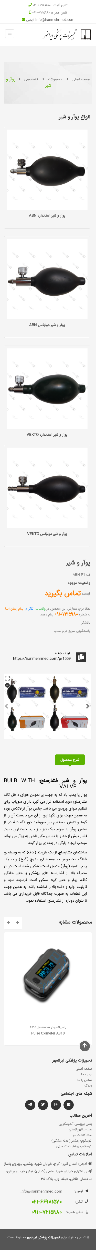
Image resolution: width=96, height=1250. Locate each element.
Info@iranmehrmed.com (54, 19)
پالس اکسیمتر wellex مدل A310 (48, 1028)
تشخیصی (31, 79)
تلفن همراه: (74, 1212)
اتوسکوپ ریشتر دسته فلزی (74, 1146)
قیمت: (86, 593)
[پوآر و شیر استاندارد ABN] (47, 169)
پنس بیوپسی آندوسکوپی (75, 1124)
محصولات (55, 79)
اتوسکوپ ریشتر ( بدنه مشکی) (71, 1140)
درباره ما (86, 1074)
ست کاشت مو (82, 1135)
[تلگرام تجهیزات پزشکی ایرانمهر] (68, 1105)
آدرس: (82, 1164)
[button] (6, 706)
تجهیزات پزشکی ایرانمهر (43, 1237)
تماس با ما (84, 1080)
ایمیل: (78, 1191)
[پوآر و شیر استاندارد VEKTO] (47, 388)
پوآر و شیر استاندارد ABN (47, 216)
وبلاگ (88, 1085)
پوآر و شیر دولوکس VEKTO (47, 534)
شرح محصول (69, 760)
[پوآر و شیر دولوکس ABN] (47, 279)
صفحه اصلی (81, 79)
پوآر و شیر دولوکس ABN (47, 325)
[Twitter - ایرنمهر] (43, 1105)
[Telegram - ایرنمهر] (30, 1105)
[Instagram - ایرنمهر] (56, 1105)
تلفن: (79, 1202)
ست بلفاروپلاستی (80, 1129)
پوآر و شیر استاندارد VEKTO (47, 435)
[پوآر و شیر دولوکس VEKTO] (47, 488)
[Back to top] (84, 1046)
